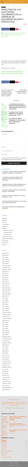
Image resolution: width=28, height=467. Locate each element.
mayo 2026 (4, 255)
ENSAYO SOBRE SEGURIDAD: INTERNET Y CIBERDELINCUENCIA (21, 92)
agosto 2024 (5, 296)
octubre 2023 (5, 316)
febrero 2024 (5, 308)
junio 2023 (4, 324)
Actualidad (7, 5)
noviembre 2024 (6, 290)
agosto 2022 (5, 344)
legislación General (8, 232)
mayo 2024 (4, 302)
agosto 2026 (5, 253)
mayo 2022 (4, 351)
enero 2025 (4, 285)
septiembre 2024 (6, 294)
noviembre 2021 (6, 363)
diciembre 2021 (5, 361)
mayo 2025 (4, 277)
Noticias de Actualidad (7, 236)
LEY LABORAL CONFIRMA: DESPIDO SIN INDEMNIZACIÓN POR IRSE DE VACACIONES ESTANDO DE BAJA (14, 172)
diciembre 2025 (5, 265)
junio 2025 (4, 275)
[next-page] (4, 127)
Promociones (5, 240)
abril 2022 (4, 353)
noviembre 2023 (6, 314)
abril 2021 (4, 373)
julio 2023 (4, 322)
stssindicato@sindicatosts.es (17, 408)
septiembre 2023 (6, 318)
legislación (4, 228)
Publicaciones (5, 242)
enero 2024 (4, 310)
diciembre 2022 (5, 336)
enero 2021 (4, 379)
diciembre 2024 (5, 288)
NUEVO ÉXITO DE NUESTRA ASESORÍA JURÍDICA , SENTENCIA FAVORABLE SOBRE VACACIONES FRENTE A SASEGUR (7, 93)
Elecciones (4, 220)
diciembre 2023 (5, 312)
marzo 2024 (4, 306)
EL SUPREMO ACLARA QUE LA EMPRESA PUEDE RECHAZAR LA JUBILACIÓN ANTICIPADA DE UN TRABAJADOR (12, 179)
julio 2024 (4, 298)
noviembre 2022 (6, 338)
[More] (20, 29)
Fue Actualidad (5, 224)
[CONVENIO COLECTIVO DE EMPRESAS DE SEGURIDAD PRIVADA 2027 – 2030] (4, 116)
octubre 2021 (5, 365)
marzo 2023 (4, 330)
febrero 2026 (5, 261)
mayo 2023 (4, 326)
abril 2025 (4, 279)
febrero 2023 (5, 332)
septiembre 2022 (6, 342)
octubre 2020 (5, 385)
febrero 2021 (5, 377)
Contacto (16, 463)
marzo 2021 (4, 375)
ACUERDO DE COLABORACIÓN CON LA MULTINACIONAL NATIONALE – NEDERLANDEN (14, 190)
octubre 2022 (5, 340)
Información (5, 226)
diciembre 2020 (5, 381)
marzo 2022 (4, 355)
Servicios (4, 244)
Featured (4, 222)
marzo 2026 (4, 259)
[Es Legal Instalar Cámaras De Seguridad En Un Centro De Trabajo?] (4, 425)
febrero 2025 (5, 283)
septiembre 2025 (6, 269)
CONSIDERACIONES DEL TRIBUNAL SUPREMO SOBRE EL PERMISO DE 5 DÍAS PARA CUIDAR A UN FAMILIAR (14, 185)
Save (17, 29)
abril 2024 (4, 304)
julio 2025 (4, 273)
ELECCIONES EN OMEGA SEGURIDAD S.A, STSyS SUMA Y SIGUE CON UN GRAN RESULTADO (14, 202)
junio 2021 (4, 371)
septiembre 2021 (6, 367)
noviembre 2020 (6, 383)
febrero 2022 (5, 357)
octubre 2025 (5, 267)
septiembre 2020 (6, 387)
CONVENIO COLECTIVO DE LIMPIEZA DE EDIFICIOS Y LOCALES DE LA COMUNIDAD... (18, 418)
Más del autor (17, 100)
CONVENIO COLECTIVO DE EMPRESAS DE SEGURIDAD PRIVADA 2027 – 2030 (16, 113)
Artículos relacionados (7, 100)
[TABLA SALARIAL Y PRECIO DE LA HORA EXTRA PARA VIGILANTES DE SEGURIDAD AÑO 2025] (4, 435)
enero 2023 (4, 334)
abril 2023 (4, 328)
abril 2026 (4, 257)
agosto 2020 (5, 389)
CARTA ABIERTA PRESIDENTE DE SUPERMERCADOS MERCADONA (13, 207)
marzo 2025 (4, 281)
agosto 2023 (5, 320)
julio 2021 (4, 369)
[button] (2, 2)
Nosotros (11, 463)
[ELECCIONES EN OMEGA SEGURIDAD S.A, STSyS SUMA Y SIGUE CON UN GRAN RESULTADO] (4, 123)
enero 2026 (4, 263)
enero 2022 (4, 359)
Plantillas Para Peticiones (8, 238)
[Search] (26, 2)
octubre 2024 (5, 292)
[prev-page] (2, 127)
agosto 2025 (5, 271)
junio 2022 (4, 349)
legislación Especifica (8, 230)
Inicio (2, 5)
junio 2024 (4, 300)
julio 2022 (4, 347)
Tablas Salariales (7, 234)
